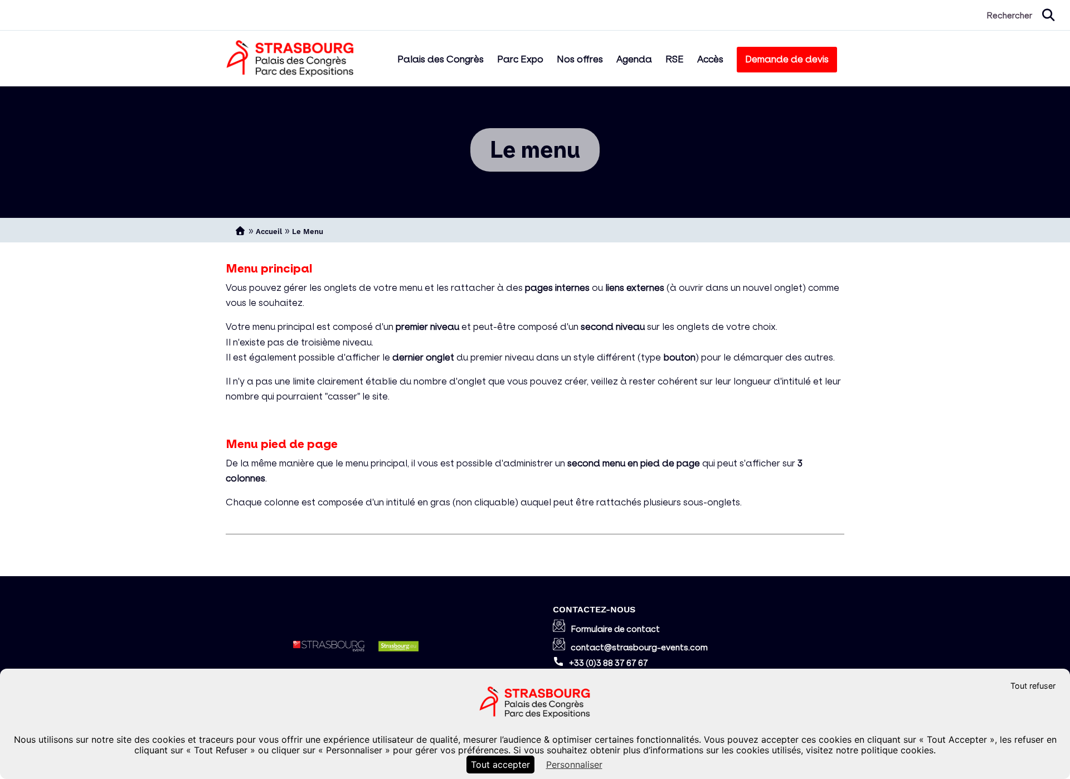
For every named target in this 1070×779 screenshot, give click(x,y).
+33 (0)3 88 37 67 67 (608, 663)
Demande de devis (787, 59)
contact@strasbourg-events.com (639, 647)
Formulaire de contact (615, 629)
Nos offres (580, 59)
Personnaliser (574, 764)
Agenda (634, 59)
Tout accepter (500, 764)
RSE (674, 59)
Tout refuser (1033, 685)
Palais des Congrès (440, 59)
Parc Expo (520, 59)
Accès (710, 59)
